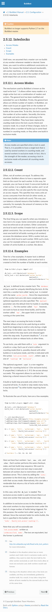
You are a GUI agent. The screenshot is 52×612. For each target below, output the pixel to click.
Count (8, 48)
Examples (10, 54)
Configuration (33, 12)
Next (43, 592)
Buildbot (27, 4)
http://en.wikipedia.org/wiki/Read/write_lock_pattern (28, 544)
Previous (10, 592)
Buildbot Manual (15, 12)
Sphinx (15, 605)
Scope (8, 51)
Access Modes (12, 45)
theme (27, 605)
